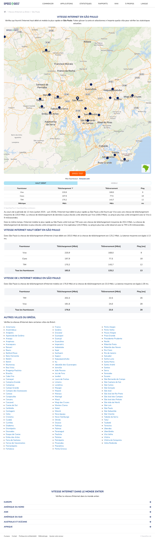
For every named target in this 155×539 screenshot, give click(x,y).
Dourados (10, 431)
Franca (58, 327)
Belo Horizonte (12, 356)
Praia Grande (109, 335)
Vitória (107, 437)
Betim (8, 361)
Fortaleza (10, 448)
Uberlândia (109, 431)
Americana (10, 327)
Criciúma (9, 417)
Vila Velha (108, 434)
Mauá (57, 399)
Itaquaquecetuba (62, 359)
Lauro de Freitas (62, 379)
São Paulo (36, 12)
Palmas (58, 428)
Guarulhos (59, 341)
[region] (77, 100)
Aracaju (9, 338)
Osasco (58, 422)
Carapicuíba (11, 396)
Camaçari (10, 379)
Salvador (108, 356)
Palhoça (58, 425)
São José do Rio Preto (113, 393)
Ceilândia (10, 408)
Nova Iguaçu (60, 414)
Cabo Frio (10, 376)
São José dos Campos (113, 396)
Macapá (58, 388)
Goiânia (58, 330)
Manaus (58, 393)
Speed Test (77, 173)
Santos (107, 367)
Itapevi (58, 356)
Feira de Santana (13, 440)
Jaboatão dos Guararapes (66, 364)
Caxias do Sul (12, 405)
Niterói (58, 411)
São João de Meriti (112, 402)
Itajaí (57, 350)
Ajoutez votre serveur (56, 536)
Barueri (9, 347)
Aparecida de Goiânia (15, 335)
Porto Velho (109, 330)
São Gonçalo (109, 388)
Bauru (8, 350)
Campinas (10, 385)
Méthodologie (42, 536)
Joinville (58, 367)
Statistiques (86, 3)
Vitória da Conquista (113, 440)
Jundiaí (58, 376)
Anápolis (10, 332)
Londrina (58, 385)
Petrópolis (59, 440)
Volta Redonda (110, 443)
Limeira (58, 382)
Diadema (10, 425)
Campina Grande (13, 382)
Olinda (58, 419)
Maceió (58, 390)
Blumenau (10, 364)
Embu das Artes (13, 437)
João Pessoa (60, 370)
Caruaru (9, 399)
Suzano (107, 376)
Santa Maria (109, 361)
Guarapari (59, 335)
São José (108, 390)
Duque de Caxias (13, 434)
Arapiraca (10, 341)
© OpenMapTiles (9, 208)
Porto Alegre (109, 327)
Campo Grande (12, 388)
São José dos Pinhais (113, 399)
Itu (56, 361)
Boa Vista (10, 367)
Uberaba (107, 428)
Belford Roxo (11, 353)
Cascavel (10, 402)
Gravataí (58, 332)
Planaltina (59, 446)
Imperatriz (59, 344)
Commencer (48, 3)
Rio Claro (108, 350)
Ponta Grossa (61, 448)
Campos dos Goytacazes (16, 390)
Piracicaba (59, 443)
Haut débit (40, 183)
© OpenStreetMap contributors (25, 208)
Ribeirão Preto (110, 344)
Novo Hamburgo (62, 417)
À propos (129, 3)
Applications (66, 3)
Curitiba (9, 422)
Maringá (58, 396)
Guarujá (58, 338)
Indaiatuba (59, 347)
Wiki (116, 3)
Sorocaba (108, 373)
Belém (9, 359)
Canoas (9, 393)
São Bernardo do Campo (114, 379)
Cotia (8, 414)
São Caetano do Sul (112, 382)
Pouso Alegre (110, 332)
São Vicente (109, 414)
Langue (144, 3)
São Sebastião (110, 411)
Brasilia (9, 373)
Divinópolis (11, 428)
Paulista (58, 434)
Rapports (103, 3)
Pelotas (58, 437)
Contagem (10, 411)
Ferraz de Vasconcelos (15, 443)
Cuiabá (9, 419)
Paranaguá (59, 431)
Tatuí (106, 419)
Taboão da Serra (111, 417)
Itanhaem (59, 353)
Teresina (108, 425)
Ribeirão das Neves (112, 347)
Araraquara (11, 344)
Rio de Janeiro (110, 353)
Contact (14, 536)
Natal (57, 408)
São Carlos (108, 385)
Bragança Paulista (13, 370)
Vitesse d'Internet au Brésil (18, 12)
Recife (106, 341)
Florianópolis (11, 446)
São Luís (107, 405)
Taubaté (107, 422)
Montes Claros (61, 405)
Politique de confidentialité (27, 536)
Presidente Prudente (113, 338)
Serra (106, 370)
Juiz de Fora (60, 373)
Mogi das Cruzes (62, 402)
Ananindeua (11, 330)
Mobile (114, 183)
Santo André (109, 364)
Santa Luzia (109, 359)
